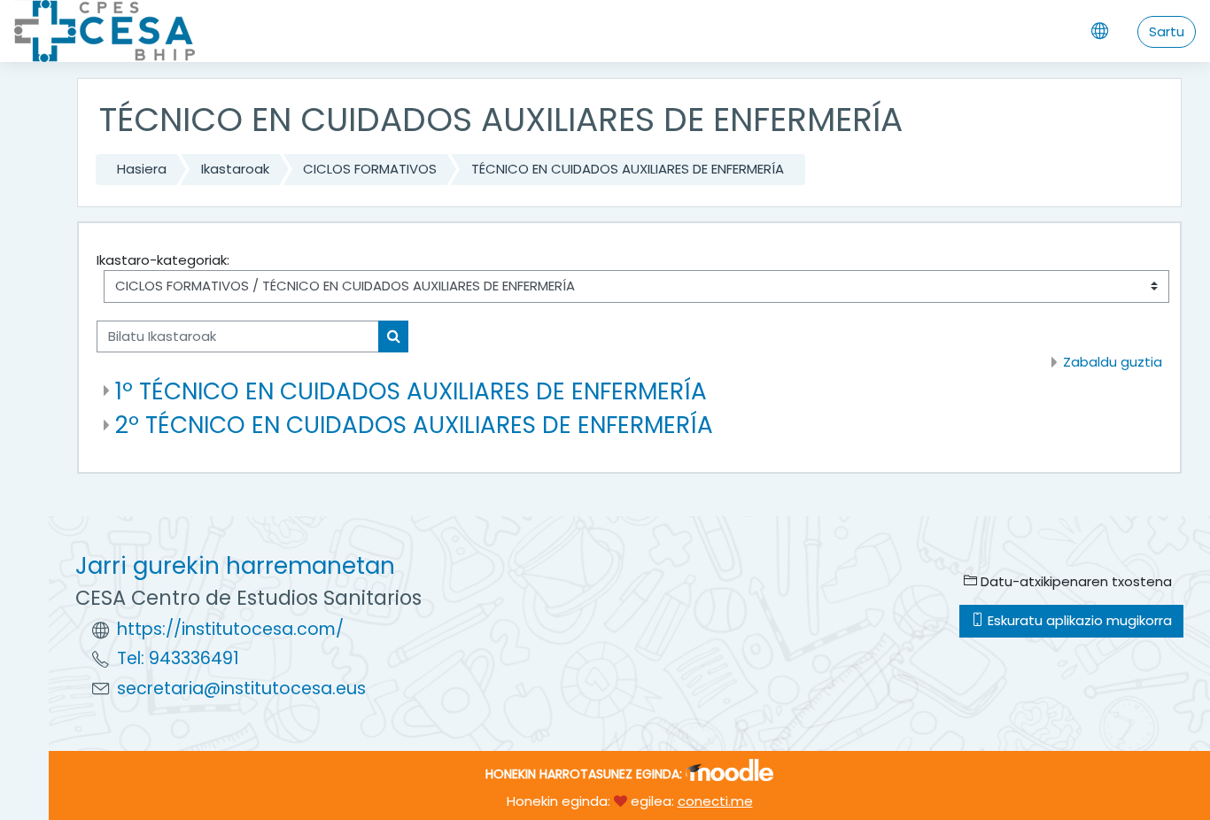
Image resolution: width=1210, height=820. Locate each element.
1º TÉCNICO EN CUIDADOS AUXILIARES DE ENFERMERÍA (411, 391)
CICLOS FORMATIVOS (370, 168)
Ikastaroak (235, 168)
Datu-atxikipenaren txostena (1074, 581)
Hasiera (142, 168)
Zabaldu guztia (1112, 361)
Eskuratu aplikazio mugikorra (1078, 620)
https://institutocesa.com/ (230, 629)
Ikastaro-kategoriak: (163, 260)
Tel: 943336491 (178, 658)
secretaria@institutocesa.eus (241, 688)
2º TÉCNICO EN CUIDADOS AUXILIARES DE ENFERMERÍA (414, 424)
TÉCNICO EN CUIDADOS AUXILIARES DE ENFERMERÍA (627, 168)
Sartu (1166, 31)
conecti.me (715, 801)
